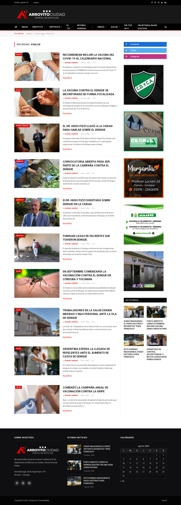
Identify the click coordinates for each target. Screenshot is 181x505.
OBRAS (100, 27)
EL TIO (68, 27)
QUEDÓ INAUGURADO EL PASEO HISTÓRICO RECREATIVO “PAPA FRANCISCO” (133, 325)
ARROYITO (37, 27)
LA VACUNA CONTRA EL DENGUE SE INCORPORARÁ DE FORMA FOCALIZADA (88, 92)
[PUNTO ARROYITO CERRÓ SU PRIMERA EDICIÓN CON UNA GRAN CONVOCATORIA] (157, 312)
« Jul (122, 481)
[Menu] (16, 27)
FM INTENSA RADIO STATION (147, 27)
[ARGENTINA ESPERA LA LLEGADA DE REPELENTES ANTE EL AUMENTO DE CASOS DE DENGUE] (36, 360)
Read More (67, 78)
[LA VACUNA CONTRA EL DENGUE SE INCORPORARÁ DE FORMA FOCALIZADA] (36, 102)
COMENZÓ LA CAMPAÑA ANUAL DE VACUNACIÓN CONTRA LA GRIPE (85, 389)
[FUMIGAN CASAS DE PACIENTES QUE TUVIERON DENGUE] (36, 247)
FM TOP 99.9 (128, 27)
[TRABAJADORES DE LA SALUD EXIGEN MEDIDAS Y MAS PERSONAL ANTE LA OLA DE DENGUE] (36, 322)
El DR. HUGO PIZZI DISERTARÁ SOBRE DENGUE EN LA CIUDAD (86, 202)
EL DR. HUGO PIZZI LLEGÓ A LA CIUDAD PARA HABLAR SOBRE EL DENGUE (88, 128)
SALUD (114, 27)
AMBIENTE (19, 161)
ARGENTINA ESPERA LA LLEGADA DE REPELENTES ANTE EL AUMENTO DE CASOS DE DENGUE (86, 352)
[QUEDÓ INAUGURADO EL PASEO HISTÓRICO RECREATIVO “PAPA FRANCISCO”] (134, 312)
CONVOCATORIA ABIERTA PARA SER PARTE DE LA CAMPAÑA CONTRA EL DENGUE (86, 165)
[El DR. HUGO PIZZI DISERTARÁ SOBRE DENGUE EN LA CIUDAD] (36, 212)
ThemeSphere (44, 500)
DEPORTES (54, 27)
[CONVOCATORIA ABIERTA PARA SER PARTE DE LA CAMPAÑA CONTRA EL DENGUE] (36, 173)
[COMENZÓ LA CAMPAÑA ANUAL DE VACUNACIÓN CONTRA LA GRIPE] (36, 399)
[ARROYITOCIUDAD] (40, 14)
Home (36, 3)
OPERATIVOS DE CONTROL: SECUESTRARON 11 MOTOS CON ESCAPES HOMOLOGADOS (157, 354)
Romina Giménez (71, 63)
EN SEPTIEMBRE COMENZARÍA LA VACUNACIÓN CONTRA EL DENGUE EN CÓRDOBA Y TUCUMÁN (87, 275)
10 (124, 463)
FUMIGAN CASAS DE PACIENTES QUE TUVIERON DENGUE (86, 237)
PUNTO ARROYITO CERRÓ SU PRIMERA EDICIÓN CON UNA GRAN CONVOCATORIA (157, 325)
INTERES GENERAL (82, 27)
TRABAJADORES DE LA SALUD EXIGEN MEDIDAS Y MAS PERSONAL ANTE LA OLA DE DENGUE (90, 314)
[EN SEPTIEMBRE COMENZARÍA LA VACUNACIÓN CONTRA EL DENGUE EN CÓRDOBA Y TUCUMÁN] (36, 283)
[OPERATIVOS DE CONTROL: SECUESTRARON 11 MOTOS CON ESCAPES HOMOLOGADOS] (157, 340)
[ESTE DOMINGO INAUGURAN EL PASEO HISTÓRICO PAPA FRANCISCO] (134, 340)
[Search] (165, 27)
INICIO (25, 27)
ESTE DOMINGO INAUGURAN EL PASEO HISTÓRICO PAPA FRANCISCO (133, 353)
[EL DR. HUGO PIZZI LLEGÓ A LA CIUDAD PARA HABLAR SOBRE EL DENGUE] (36, 138)
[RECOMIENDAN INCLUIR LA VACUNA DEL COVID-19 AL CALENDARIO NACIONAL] (36, 66)
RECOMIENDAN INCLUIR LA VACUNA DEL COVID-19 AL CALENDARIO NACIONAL (88, 56)
